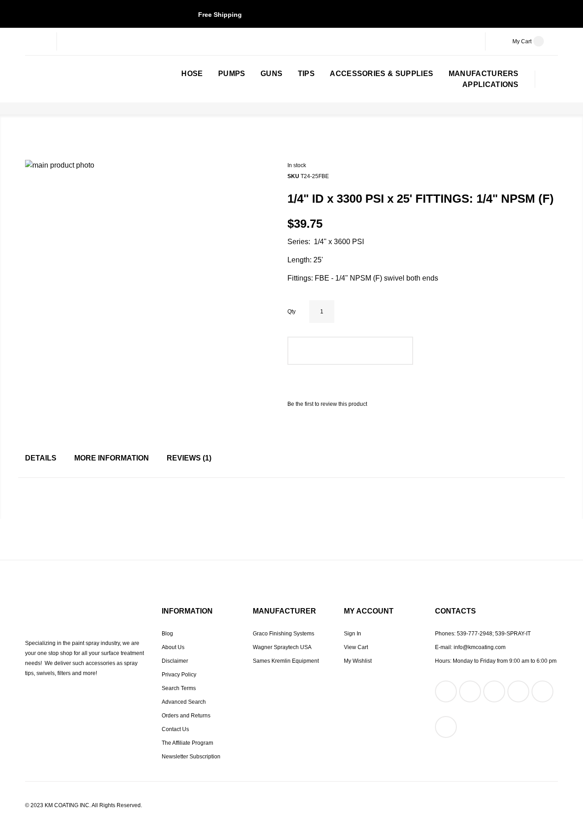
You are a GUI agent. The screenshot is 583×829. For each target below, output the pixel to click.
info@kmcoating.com (480, 647)
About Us (173, 647)
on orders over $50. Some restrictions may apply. (291, 14)
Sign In (352, 633)
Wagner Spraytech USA (282, 647)
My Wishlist (358, 661)
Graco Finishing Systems (283, 633)
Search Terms (179, 688)
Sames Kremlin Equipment (286, 661)
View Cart (356, 647)
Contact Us (175, 729)
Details (40, 458)
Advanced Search (184, 702)
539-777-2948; (475, 633)
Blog (167, 633)
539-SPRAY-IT (513, 633)
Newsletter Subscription (191, 756)
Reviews (188, 458)
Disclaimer (175, 661)
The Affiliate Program (187, 743)
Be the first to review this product (327, 404)
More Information (111, 458)
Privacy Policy (179, 674)
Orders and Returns (186, 715)
